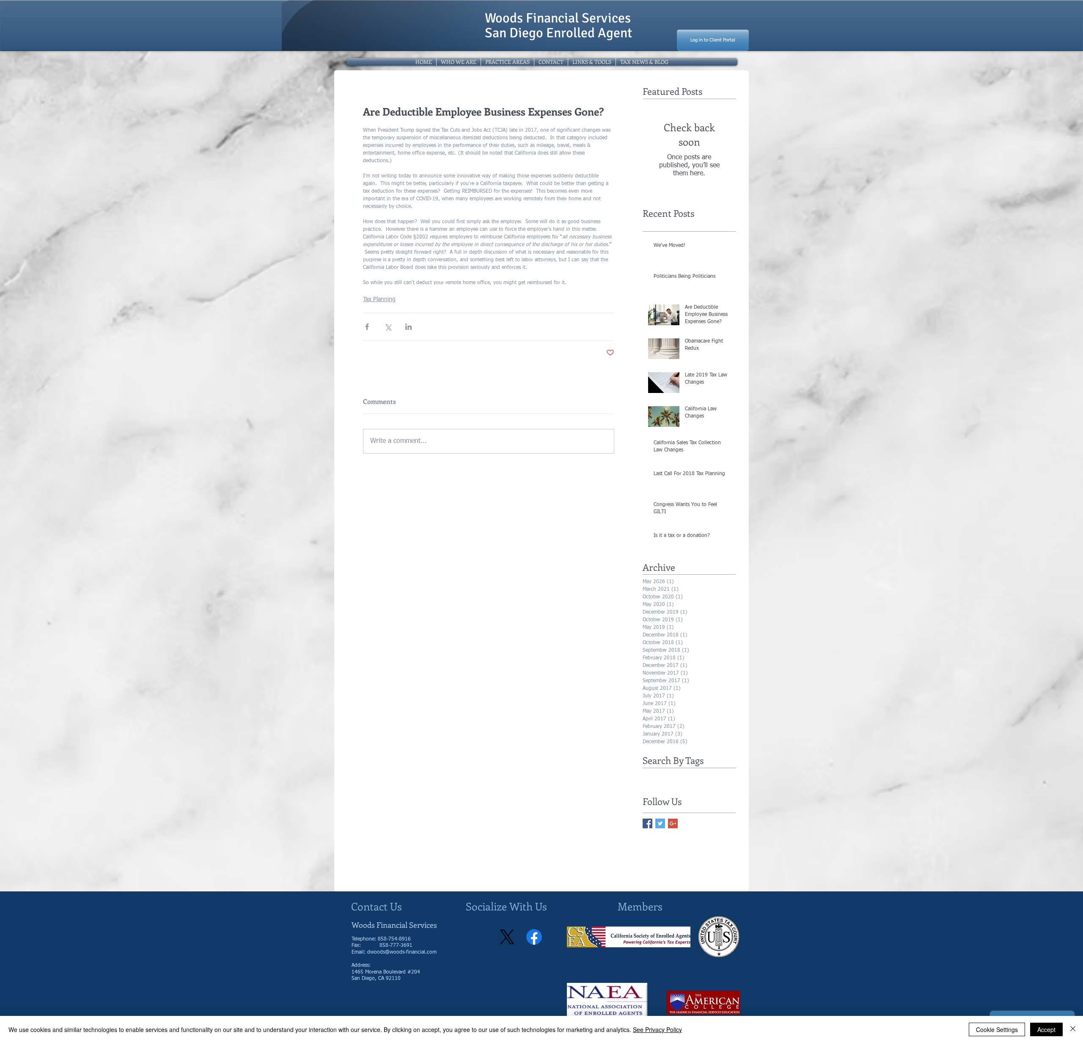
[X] (507, 937)
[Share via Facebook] (367, 327)
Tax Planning (379, 299)
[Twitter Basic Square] (660, 823)
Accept (1046, 1029)
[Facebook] (534, 937)
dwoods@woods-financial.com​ (402, 952)
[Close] (1073, 1029)
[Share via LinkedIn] (408, 327)
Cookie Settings (997, 1029)
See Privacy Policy (657, 1029)
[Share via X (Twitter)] (388, 327)
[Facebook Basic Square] (647, 823)
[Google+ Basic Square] (673, 823)
